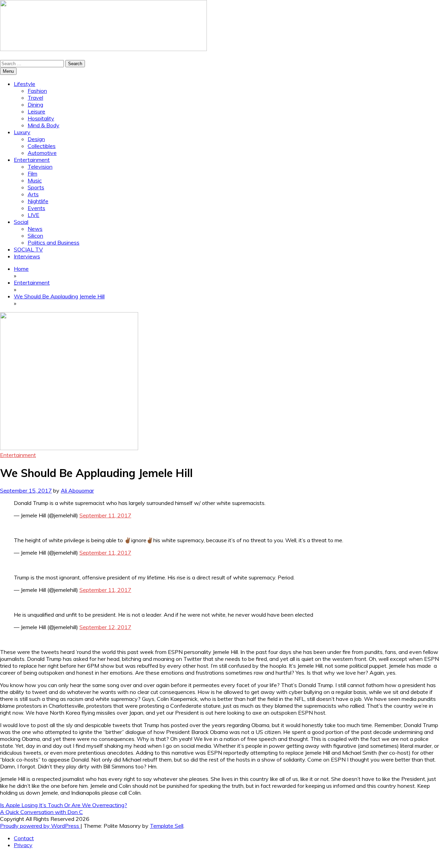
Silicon (35, 235)
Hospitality (41, 118)
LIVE (33, 214)
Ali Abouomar (77, 490)
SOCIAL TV (28, 249)
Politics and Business (53, 242)
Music (35, 180)
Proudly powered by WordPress (40, 825)
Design (36, 139)
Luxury (22, 132)
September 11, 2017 (105, 515)
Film (32, 173)
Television (40, 166)
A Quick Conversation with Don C (41, 811)
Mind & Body (43, 125)
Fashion (37, 90)
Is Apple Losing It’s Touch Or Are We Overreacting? (63, 805)
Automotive (42, 152)
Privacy (23, 845)
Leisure (36, 111)
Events (36, 208)
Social (21, 221)
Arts (33, 194)
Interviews (27, 256)
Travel (35, 97)
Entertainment (32, 159)
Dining (35, 104)
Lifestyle (24, 83)
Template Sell (166, 825)
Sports (36, 187)
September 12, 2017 (105, 627)
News (35, 228)
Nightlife (38, 201)
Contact (24, 838)
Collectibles (42, 145)
